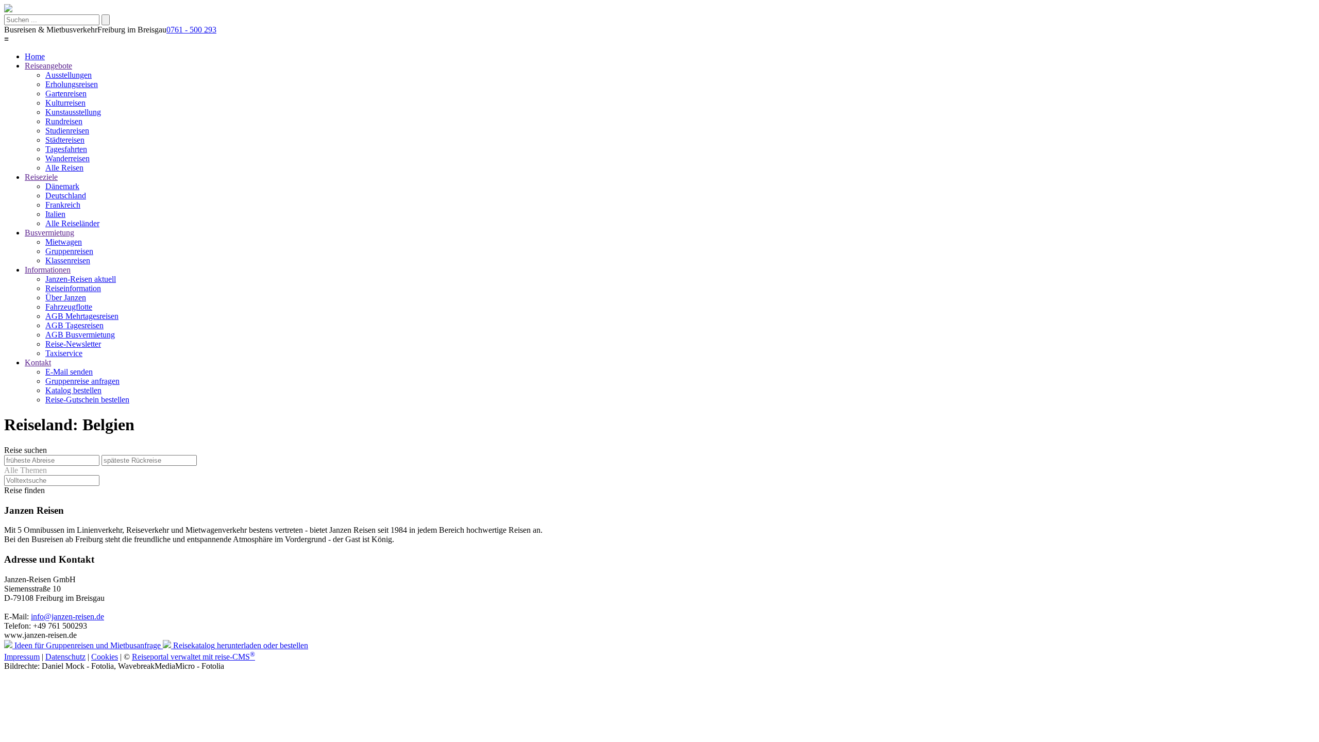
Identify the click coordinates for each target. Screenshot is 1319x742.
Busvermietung (49, 232)
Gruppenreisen (69, 251)
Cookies (104, 656)
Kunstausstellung (73, 112)
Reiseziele (41, 177)
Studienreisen (67, 130)
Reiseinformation (73, 288)
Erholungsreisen (71, 84)
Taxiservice (63, 353)
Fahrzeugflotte (68, 306)
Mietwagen (63, 242)
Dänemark (62, 186)
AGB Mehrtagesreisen (82, 316)
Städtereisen (64, 140)
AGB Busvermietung (80, 334)
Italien (55, 214)
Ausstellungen (68, 75)
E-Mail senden (69, 371)
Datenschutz (65, 656)
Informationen (48, 269)
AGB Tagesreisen (74, 325)
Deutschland (65, 195)
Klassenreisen (67, 260)
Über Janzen (65, 297)
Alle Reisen (64, 167)
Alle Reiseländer (72, 223)
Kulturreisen (65, 102)
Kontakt (38, 362)
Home (35, 56)
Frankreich (62, 204)
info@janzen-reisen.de (67, 616)
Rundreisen (63, 121)
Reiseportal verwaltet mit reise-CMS (193, 656)
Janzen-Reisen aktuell (80, 279)
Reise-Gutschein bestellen (87, 399)
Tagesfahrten (66, 149)
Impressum (22, 656)
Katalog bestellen (73, 390)
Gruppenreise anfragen (82, 381)
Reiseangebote (48, 65)
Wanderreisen (67, 158)
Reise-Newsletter (73, 344)
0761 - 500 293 (191, 29)
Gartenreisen (66, 93)
